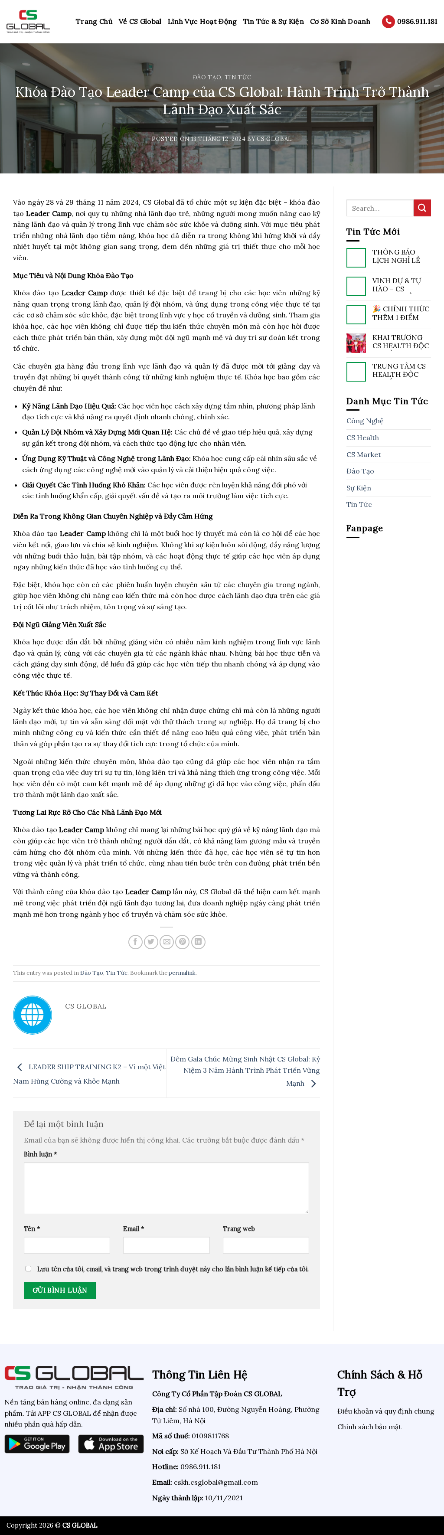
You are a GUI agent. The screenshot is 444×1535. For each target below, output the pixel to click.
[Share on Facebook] (135, 942)
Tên (32, 1229)
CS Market (363, 454)
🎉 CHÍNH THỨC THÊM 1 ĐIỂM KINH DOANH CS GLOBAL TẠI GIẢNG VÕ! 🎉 (401, 313)
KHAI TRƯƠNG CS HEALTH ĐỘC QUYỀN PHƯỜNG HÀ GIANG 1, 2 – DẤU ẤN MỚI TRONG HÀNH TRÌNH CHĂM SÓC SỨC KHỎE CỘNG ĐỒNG (401, 342)
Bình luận (40, 1154)
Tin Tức (238, 77)
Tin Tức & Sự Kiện (273, 21)
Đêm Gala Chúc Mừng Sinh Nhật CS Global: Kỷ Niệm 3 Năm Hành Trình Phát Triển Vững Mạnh (245, 1071)
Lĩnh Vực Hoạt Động (202, 21)
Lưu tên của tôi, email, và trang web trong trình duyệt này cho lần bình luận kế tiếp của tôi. (173, 1269)
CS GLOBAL (274, 139)
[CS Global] (35, 21)
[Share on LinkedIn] (198, 942)
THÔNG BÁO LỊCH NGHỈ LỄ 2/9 (396, 256)
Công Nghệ (365, 420)
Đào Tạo (207, 77)
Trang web (239, 1229)
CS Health (362, 437)
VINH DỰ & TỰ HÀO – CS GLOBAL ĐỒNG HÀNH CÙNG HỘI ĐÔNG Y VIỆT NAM (398, 285)
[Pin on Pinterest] (182, 942)
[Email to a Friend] (167, 942)
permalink (182, 973)
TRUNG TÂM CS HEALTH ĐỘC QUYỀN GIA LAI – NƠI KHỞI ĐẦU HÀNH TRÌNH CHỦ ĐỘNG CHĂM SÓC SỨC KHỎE (401, 370)
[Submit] (422, 207)
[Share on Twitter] (151, 942)
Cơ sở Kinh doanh (340, 21)
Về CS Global (140, 21)
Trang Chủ (94, 21)
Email (133, 1229)
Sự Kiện (358, 487)
